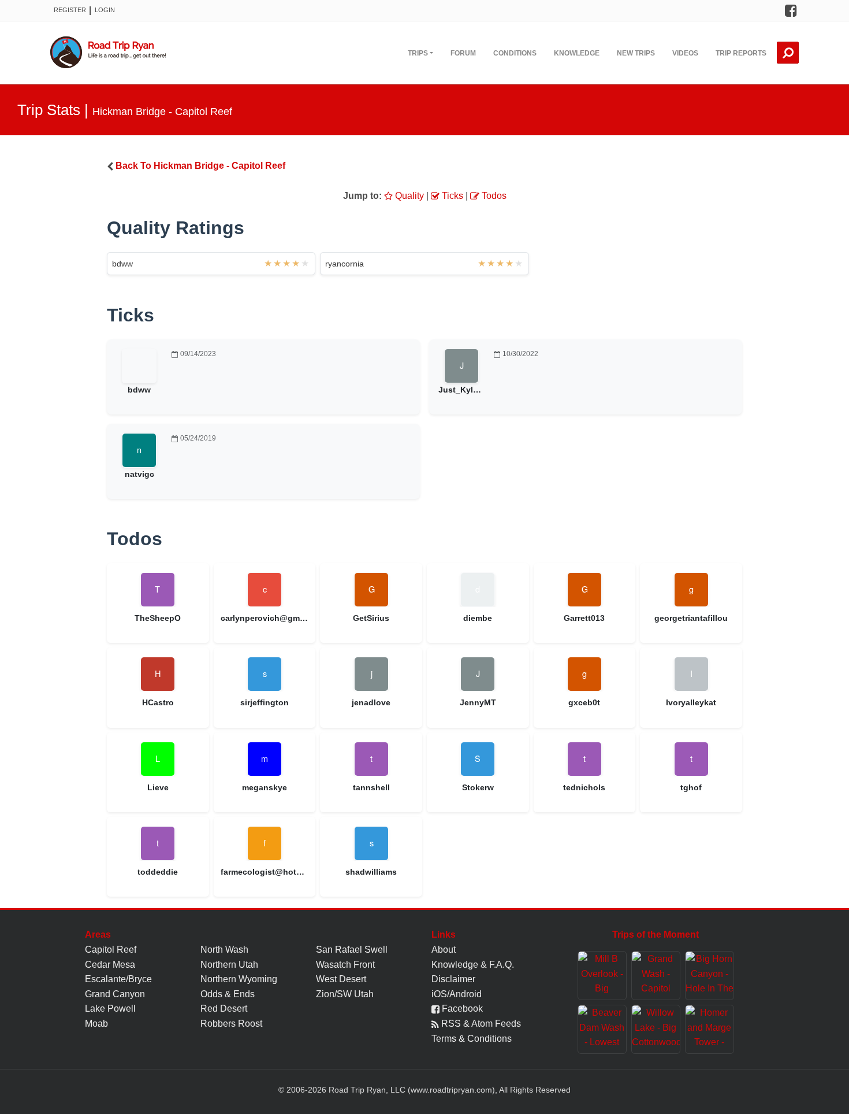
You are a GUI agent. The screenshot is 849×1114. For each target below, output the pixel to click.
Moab (96, 1023)
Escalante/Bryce (118, 979)
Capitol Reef (110, 949)
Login (105, 9)
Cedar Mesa (110, 964)
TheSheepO (158, 618)
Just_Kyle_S (462, 389)
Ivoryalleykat (691, 702)
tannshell (371, 787)
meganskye (264, 787)
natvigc (139, 474)
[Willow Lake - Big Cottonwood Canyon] (655, 1029)
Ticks (451, 196)
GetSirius (371, 618)
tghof (691, 787)
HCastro (158, 702)
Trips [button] (418, 53)
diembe (477, 618)
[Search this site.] (788, 53)
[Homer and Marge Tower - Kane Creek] (709, 1029)
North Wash (224, 949)
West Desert (341, 979)
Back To (200, 166)
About (443, 949)
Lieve (158, 787)
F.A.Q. (501, 964)
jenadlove (371, 702)
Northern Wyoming (238, 979)
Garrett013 (584, 618)
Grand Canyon (115, 994)
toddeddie (157, 871)
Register (70, 9)
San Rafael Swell (352, 949)
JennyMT (478, 702)
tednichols (584, 787)
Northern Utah (229, 964)
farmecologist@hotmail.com (265, 871)
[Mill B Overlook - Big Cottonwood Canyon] (602, 975)
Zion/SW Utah (345, 994)
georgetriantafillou (691, 618)
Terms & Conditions (471, 1038)
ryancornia (344, 263)
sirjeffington (264, 702)
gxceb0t (584, 702)
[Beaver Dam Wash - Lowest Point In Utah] (602, 1029)
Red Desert (223, 1008)
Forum (463, 53)
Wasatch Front (345, 964)
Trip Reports (741, 53)
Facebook (461, 1008)
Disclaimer (453, 979)
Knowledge (576, 53)
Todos (493, 196)
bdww (122, 263)
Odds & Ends (227, 994)
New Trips (636, 53)
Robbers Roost (231, 1023)
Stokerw (478, 787)
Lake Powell (110, 1008)
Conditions (515, 53)
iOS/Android (456, 994)
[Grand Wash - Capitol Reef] (655, 975)
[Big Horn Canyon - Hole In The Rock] (709, 975)
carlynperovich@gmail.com (265, 618)
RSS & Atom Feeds (480, 1023)
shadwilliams (371, 871)
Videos (685, 53)
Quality (408, 196)
